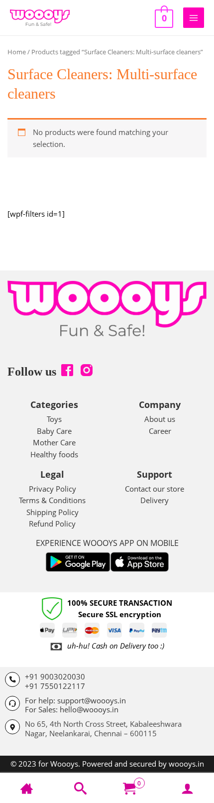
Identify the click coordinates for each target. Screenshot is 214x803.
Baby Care (54, 431)
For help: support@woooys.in (75, 700)
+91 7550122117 (55, 686)
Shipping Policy (52, 512)
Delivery (154, 500)
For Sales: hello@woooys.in (71, 709)
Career (160, 431)
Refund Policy (52, 524)
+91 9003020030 (55, 676)
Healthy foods (54, 454)
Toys (54, 419)
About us (159, 419)
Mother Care (54, 442)
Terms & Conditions (52, 500)
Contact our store (154, 489)
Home (16, 51)
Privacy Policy (52, 489)
